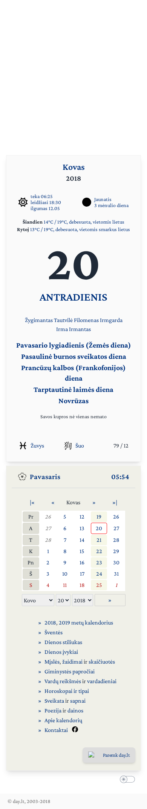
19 (98, 516)
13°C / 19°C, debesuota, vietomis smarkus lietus (80, 229)
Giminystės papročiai (69, 671)
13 (82, 528)
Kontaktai (56, 730)
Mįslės (52, 661)
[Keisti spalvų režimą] (126, 780)
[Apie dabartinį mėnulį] (86, 202)
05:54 (120, 476)
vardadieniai (101, 681)
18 (82, 585)
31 (116, 573)
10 (64, 573)
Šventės (53, 632)
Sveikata (54, 700)
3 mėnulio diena (111, 205)
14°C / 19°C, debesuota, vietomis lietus (84, 222)
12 (82, 516)
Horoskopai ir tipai (66, 691)
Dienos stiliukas (63, 642)
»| (114, 502)
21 (98, 540)
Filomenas (86, 320)
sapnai (78, 700)
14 (82, 540)
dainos (75, 710)
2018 (50, 622)
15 (82, 551)
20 (99, 528)
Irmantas (80, 329)
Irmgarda (111, 320)
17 (82, 573)
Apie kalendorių (63, 720)
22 (99, 551)
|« (32, 502)
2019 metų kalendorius (86, 622)
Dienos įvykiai (61, 652)
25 (99, 585)
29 (116, 551)
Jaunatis (103, 199)
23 (99, 562)
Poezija (52, 710)
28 (48, 540)
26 (48, 516)
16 (82, 562)
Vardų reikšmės (62, 681)
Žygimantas (39, 320)
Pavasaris (45, 476)
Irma (62, 329)
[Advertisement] (73, 73)
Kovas (74, 167)
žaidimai (72, 661)
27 (48, 528)
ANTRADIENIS (73, 296)
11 (65, 585)
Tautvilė (63, 320)
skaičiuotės (102, 661)
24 (99, 573)
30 (116, 562)
